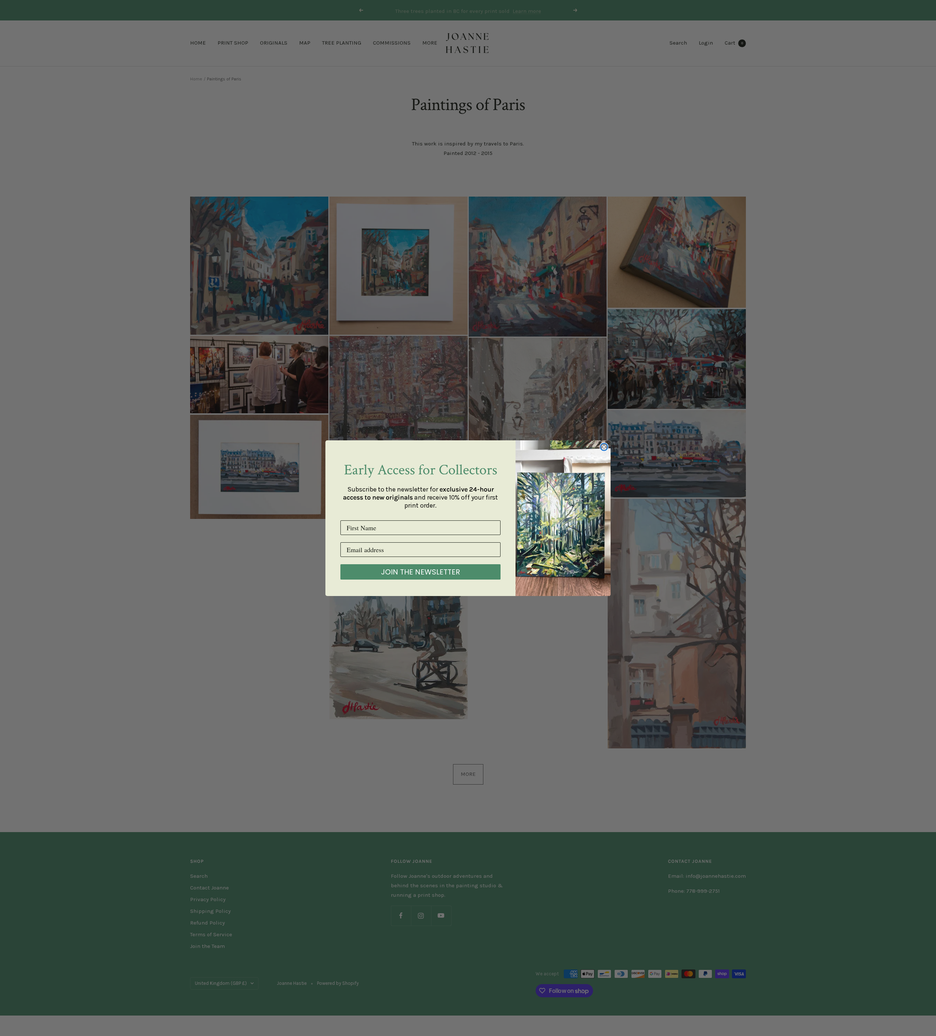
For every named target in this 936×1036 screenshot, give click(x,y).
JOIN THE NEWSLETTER (420, 572)
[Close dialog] (604, 447)
